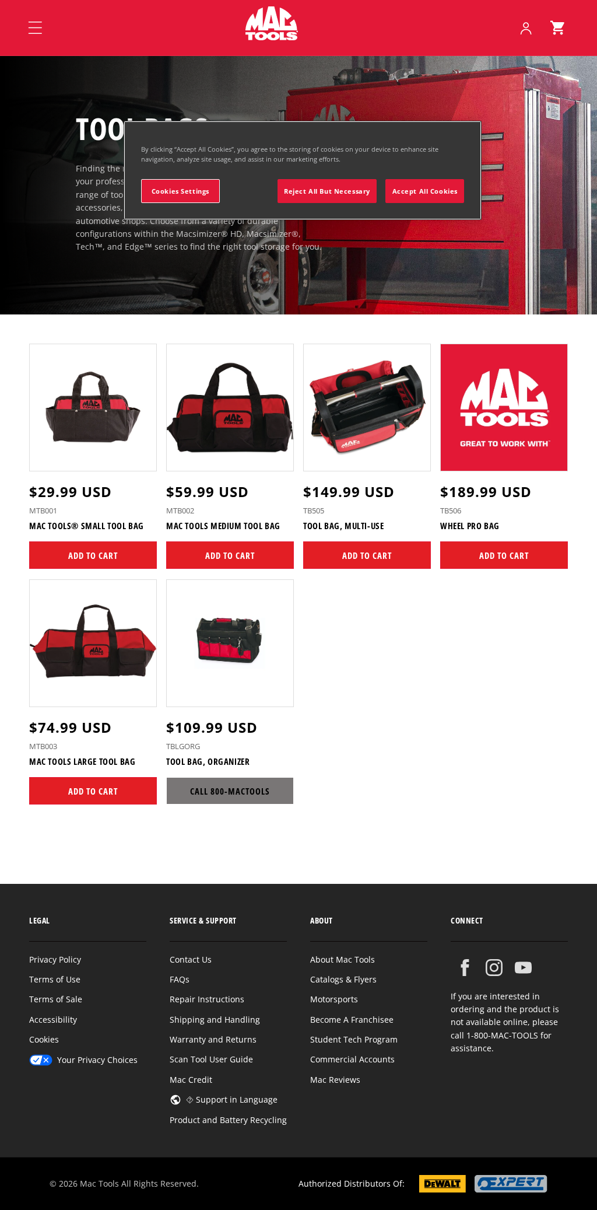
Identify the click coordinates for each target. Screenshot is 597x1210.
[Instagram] (494, 967)
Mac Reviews (335, 1079)
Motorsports (334, 999)
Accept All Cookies (425, 191)
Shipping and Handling (215, 1019)
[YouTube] (523, 967)
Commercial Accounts (352, 1059)
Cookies (44, 1039)
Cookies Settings (180, 191)
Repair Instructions (207, 999)
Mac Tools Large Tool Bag (82, 761)
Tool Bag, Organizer (208, 761)
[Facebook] (465, 967)
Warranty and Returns (213, 1039)
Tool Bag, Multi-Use (343, 525)
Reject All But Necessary (327, 191)
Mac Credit (191, 1079)
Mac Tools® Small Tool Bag (86, 525)
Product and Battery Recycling (228, 1119)
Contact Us (191, 959)
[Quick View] (140, 456)
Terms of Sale (55, 999)
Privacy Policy (55, 959)
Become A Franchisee (352, 1019)
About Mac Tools (342, 959)
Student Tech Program (354, 1039)
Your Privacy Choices (97, 1059)
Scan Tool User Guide (211, 1059)
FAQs (179, 979)
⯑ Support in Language (232, 1099)
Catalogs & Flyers (343, 979)
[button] (557, 28)
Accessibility (53, 1019)
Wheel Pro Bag (470, 525)
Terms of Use (54, 979)
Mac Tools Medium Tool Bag (223, 525)
